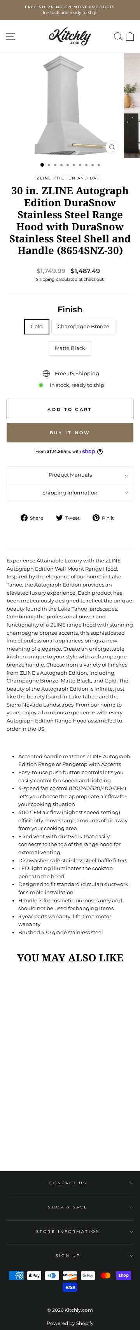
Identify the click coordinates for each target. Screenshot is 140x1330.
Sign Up (68, 1255)
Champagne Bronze (83, 326)
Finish (70, 309)
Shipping (45, 279)
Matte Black (70, 348)
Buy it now (70, 432)
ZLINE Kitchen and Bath (70, 178)
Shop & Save (68, 1207)
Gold (37, 326)
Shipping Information (70, 493)
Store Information (68, 1231)
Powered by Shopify (70, 1323)
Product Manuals (70, 475)
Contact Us (68, 1183)
